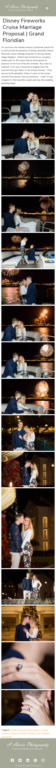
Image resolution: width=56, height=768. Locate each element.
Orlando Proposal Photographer (24, 730)
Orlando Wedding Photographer (34, 733)
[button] (47, 8)
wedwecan (6, 736)
